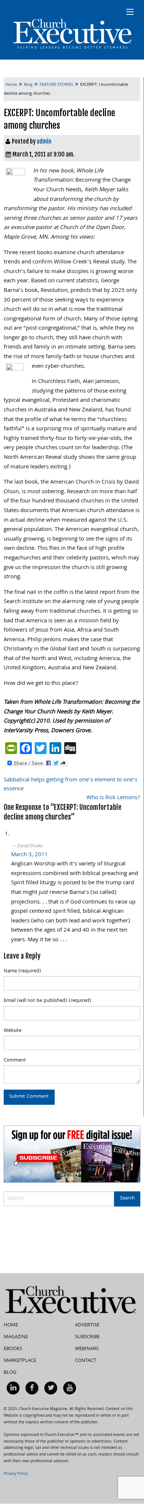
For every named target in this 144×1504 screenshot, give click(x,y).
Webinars (87, 1349)
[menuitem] (13, 1388)
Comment (15, 1060)
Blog (10, 1373)
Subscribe (87, 1337)
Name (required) (22, 971)
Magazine (16, 1337)
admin (44, 141)
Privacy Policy (16, 1474)
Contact (85, 1361)
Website (12, 1031)
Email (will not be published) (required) (47, 1001)
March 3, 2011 (29, 855)
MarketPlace (20, 1361)
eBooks (13, 1349)
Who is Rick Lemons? (113, 798)
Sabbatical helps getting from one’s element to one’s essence (70, 784)
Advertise (87, 1325)
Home (11, 1325)
